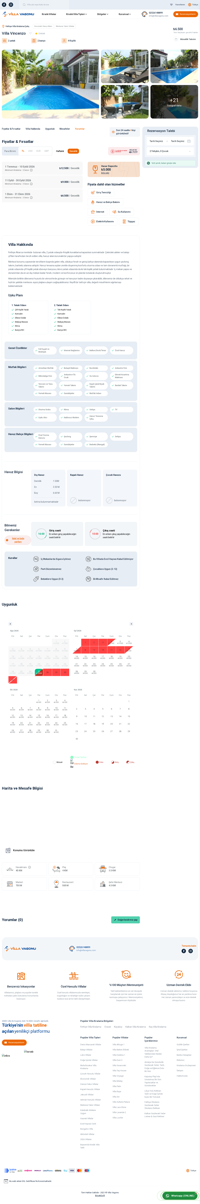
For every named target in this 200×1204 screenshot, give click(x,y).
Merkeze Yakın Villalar (90, 1105)
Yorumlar (80, 129)
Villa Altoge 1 (118, 1044)
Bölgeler (101, 14)
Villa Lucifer (117, 1117)
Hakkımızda (182, 1076)
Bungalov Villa (86, 1129)
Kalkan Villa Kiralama (135, 1027)
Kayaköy (118, 1027)
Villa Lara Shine (119, 1107)
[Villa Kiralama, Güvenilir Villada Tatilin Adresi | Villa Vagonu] (18, 14)
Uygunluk (50, 129)
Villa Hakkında (33, 129)
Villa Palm (116, 1086)
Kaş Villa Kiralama (157, 1027)
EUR (38, 151)
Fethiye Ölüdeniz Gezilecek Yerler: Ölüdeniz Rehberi (152, 1105)
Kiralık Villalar (49, 14)
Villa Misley (117, 1081)
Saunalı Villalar (86, 1118)
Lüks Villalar (85, 1055)
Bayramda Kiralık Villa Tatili (90, 1146)
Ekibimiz (180, 1060)
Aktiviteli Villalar (87, 1134)
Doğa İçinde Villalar (89, 1060)
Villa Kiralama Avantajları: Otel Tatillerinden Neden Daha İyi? (153, 1052)
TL (23, 151)
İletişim (180, 1070)
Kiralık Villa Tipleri (75, 14)
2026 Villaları (86, 1139)
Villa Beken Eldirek (120, 1049)
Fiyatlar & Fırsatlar (11, 129)
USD (30, 151)
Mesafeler (65, 129)
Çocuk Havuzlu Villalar (90, 1074)
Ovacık (107, 1027)
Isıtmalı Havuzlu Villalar (90, 1100)
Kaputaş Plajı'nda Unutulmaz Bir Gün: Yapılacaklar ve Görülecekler (153, 1081)
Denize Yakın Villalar (89, 1084)
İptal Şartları (182, 1049)
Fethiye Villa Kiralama (90, 1027)
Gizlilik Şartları (183, 1044)
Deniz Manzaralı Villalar (90, 1044)
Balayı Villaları (86, 1049)
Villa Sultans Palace (121, 1102)
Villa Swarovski (119, 1065)
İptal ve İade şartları (18, 540)
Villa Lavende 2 (119, 1112)
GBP (46, 151)
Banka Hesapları (184, 1055)
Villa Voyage (118, 1076)
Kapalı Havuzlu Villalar (90, 1089)
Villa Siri (116, 1097)
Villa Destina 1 (118, 1055)
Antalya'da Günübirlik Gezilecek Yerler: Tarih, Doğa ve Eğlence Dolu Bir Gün (155, 1067)
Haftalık (60, 151)
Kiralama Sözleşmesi (186, 1065)
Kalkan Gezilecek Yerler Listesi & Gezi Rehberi (155, 1115)
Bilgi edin (105, 173)
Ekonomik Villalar (88, 1079)
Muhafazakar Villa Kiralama (88, 1067)
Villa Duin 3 (117, 1060)
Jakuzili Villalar (87, 1094)
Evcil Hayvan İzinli (88, 1124)
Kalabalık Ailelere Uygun (88, 1111)
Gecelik (73, 151)
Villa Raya (116, 1091)
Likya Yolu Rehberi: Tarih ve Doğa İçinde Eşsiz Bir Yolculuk (154, 1094)
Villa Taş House (119, 1070)
